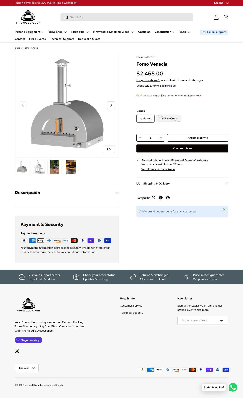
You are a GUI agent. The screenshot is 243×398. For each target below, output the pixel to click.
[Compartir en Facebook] (160, 197)
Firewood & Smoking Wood (111, 32)
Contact (20, 39)
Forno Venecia (30, 47)
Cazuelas (144, 32)
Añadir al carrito (198, 137)
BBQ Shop (56, 32)
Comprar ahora (182, 148)
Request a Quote (89, 39)
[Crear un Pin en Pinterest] (167, 197)
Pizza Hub (77, 32)
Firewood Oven (145, 57)
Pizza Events (37, 39)
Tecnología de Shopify (51, 385)
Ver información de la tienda (158, 169)
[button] (226, 17)
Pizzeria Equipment (27, 32)
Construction (163, 32)
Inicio (17, 47)
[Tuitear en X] (153, 197)
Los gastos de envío (148, 80)
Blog (183, 32)
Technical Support (62, 39)
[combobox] (126, 17)
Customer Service (131, 305)
